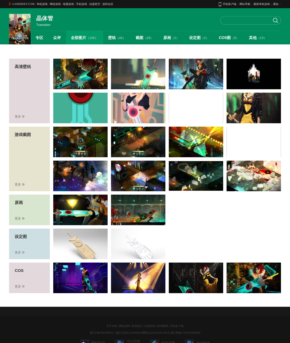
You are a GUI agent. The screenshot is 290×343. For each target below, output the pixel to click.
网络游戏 (55, 4)
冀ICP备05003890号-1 (102, 332)
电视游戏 (68, 4)
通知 (275, 4)
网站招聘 (124, 326)
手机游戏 (81, 4)
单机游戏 (42, 4)
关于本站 (111, 326)
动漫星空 (94, 4)
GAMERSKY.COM (23, 4)
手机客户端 (177, 326)
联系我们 (137, 326)
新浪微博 (162, 326)
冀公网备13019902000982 (186, 332)
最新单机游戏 (262, 4)
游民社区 (107, 4)
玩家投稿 (150, 326)
